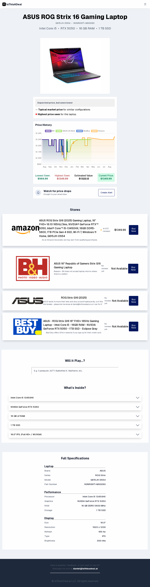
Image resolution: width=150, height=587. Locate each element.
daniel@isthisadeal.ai (85, 568)
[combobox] (75, 370)
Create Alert (106, 192)
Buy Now (133, 229)
